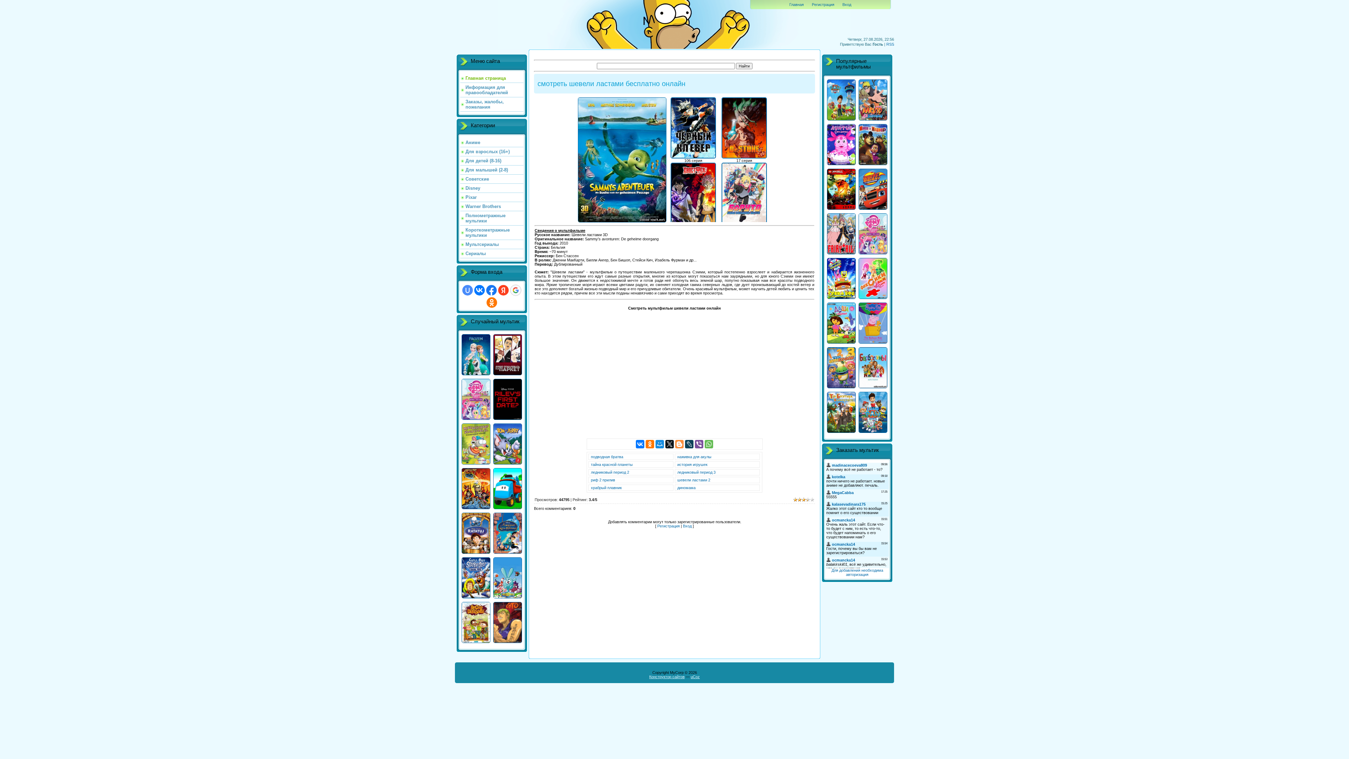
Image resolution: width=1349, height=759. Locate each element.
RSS (890, 44)
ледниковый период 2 (610, 472)
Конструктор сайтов (667, 677)
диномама (686, 488)
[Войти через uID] (467, 290)
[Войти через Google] (515, 290)
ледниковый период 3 (696, 472)
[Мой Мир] (660, 444)
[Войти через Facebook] (491, 290)
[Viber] (699, 444)
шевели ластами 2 (693, 480)
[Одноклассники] (650, 444)
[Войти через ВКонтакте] (479, 290)
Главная (796, 4)
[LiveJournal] (689, 444)
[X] (669, 444)
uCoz (695, 677)
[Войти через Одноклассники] (492, 302)
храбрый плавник (606, 488)
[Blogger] (679, 444)
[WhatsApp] (709, 444)
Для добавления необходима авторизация (857, 572)
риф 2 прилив (603, 480)
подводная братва (607, 457)
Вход (846, 4)
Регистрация (823, 4)
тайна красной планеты (612, 464)
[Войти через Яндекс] (503, 290)
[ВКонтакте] (640, 444)
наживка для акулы (694, 457)
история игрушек (692, 464)
